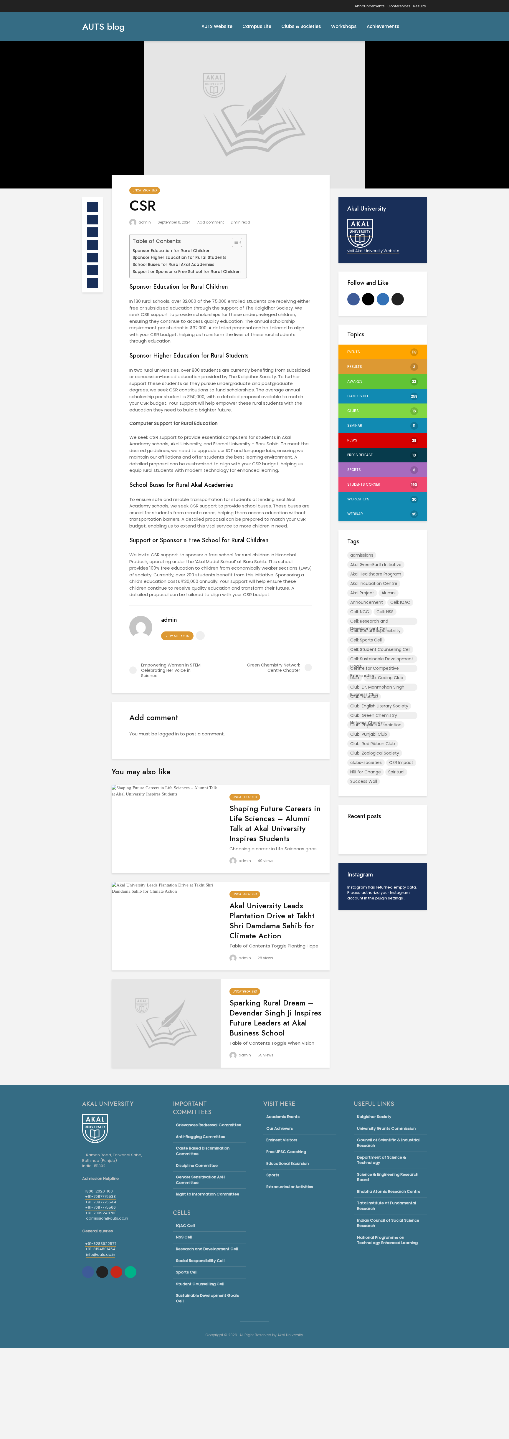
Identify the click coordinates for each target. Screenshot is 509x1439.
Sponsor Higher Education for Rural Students (180, 257)
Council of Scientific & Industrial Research (388, 1142)
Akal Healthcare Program (375, 574)
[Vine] (130, 1272)
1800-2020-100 (99, 1191)
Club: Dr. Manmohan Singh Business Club (377, 687)
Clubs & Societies (301, 26)
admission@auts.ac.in (107, 1218)
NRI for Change (365, 772)
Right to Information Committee (207, 1194)
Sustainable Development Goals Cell (207, 1298)
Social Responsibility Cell (200, 1260)
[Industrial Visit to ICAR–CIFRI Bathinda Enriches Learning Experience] (359, 911)
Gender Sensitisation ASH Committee (200, 1179)
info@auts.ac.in (100, 1254)
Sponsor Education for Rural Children (172, 251)
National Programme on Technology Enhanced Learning (387, 1240)
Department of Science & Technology (381, 1160)
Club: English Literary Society (379, 706)
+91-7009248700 (101, 1213)
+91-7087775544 (100, 1202)
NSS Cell (184, 1237)
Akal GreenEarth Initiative (375, 565)
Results (419, 6)
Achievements (383, 26)
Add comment (210, 222)
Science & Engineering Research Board (387, 1177)
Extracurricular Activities (289, 1187)
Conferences (398, 6)
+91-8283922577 (100, 1243)
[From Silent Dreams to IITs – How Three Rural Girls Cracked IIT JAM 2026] (359, 964)
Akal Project (362, 593)
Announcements (370, 6)
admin (144, 222)
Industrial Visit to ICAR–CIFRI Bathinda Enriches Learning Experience (396, 903)
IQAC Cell (185, 1225)
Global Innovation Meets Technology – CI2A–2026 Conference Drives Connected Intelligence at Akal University (396, 1017)
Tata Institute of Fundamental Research (386, 1205)
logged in (168, 734)
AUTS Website (216, 26)
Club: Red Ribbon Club (372, 744)
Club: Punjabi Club (368, 734)
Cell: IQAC (400, 602)
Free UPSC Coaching (286, 1151)
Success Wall (363, 781)
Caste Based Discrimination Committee (202, 1151)
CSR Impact (401, 762)
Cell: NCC (359, 612)
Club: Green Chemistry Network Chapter (373, 715)
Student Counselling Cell (200, 1284)
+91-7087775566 (100, 1207)
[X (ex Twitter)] (397, 299)
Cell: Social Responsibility (375, 631)
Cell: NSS (385, 612)
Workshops (344, 26)
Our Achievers (279, 1128)
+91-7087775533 (100, 1196)
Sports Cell (187, 1272)
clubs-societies (366, 762)
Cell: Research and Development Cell (369, 621)
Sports (272, 1175)
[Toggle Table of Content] (234, 242)
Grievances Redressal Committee (208, 1125)
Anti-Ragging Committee (200, 1136)
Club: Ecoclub (364, 696)
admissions (361, 555)
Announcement (366, 602)
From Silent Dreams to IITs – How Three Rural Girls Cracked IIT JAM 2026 (396, 950)
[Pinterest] (116, 1272)
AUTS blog (103, 26)
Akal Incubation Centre (373, 583)
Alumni (388, 593)
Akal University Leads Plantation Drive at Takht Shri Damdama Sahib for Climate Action (272, 921)
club (354, 678)
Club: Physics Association (375, 725)
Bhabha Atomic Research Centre (388, 1191)
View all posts (177, 636)
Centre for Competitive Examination (374, 668)
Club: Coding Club (384, 678)
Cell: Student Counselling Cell (380, 649)
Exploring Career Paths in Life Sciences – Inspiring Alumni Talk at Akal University (396, 841)
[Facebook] (353, 299)
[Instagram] (368, 299)
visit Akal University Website (373, 251)
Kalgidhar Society (374, 1116)
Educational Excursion (287, 1163)
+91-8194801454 (100, 1249)
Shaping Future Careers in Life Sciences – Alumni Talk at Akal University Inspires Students (275, 823)
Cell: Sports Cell (366, 640)
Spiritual (396, 772)
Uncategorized (145, 190)
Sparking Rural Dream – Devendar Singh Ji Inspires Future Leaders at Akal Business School (275, 1018)
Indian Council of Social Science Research (388, 1223)
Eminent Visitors (281, 1140)
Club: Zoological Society (374, 753)
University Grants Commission (386, 1128)
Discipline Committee (197, 1165)
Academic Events (283, 1116)
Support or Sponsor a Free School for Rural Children (187, 271)
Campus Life (256, 26)
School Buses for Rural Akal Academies (173, 264)
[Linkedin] (383, 299)
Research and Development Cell (207, 1249)
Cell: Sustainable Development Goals (381, 659)
